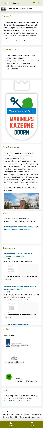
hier (8, 41)
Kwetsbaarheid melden (14, 417)
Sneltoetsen (36, 417)
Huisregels (10, 415)
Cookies (26, 415)
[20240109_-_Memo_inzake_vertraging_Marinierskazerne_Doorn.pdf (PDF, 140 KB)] (11, 269)
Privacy (19, 415)
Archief (27, 417)
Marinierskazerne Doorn (16, 9)
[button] (34, 3)
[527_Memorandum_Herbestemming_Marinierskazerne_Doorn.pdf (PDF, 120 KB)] (11, 308)
